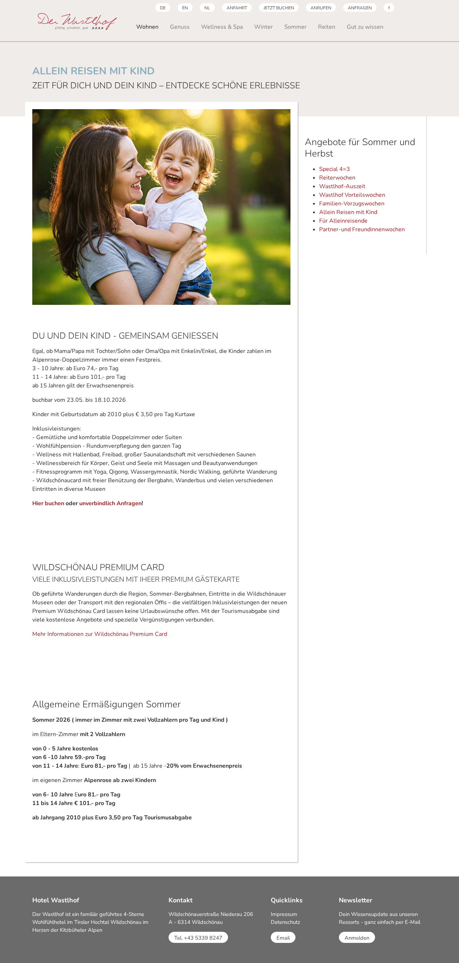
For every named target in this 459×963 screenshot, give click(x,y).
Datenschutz (285, 922)
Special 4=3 (334, 169)
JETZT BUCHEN (279, 8)
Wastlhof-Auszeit (342, 186)
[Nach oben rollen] (443, 947)
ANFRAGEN (360, 8)
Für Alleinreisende (343, 221)
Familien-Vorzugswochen (351, 204)
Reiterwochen (337, 178)
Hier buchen (48, 503)
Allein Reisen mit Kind (348, 212)
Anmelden (357, 937)
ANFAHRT (237, 8)
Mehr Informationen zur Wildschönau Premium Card (99, 634)
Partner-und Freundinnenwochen (362, 229)
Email (283, 937)
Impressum (284, 914)
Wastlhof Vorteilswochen (352, 195)
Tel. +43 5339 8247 (198, 937)
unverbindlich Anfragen (110, 503)
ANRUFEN (321, 8)
